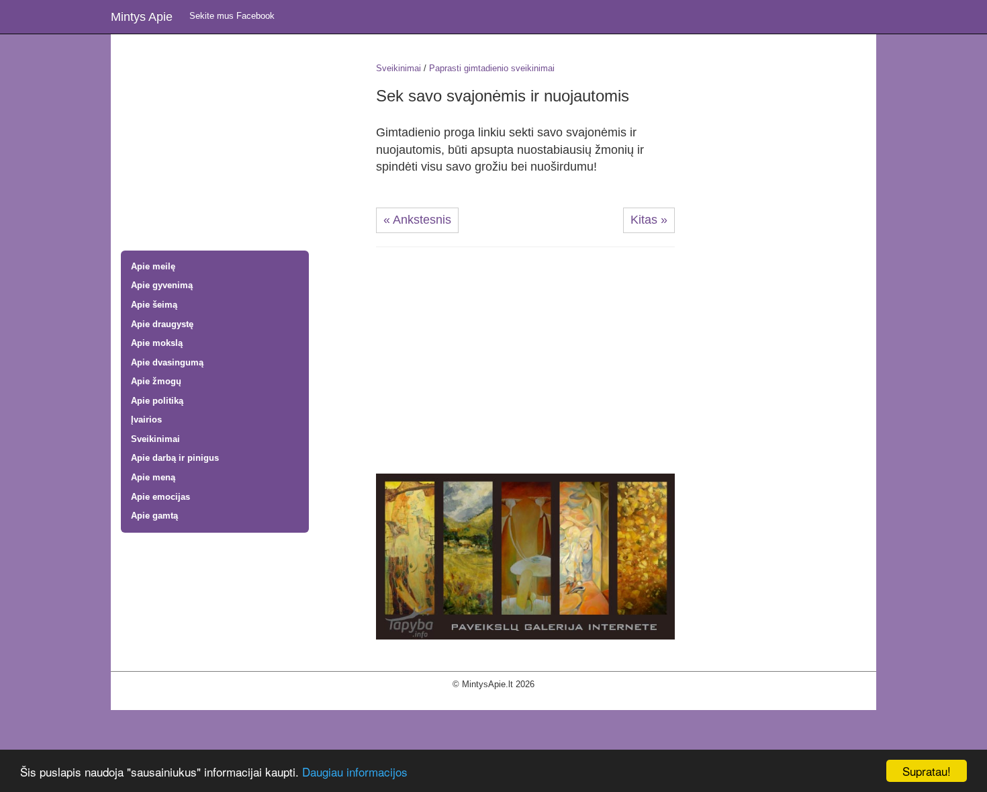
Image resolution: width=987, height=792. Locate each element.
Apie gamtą (154, 516)
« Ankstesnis (417, 219)
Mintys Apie (142, 17)
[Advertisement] (238, 144)
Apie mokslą (157, 343)
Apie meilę (153, 266)
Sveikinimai (155, 439)
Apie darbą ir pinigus (175, 458)
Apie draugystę (162, 324)
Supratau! (926, 770)
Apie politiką (157, 401)
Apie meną (153, 477)
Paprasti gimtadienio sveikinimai (492, 68)
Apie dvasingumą (167, 362)
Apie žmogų (156, 381)
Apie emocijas (160, 497)
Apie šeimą (154, 305)
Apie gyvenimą (162, 285)
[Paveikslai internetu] (525, 556)
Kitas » (648, 219)
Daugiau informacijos (355, 771)
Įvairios (146, 419)
